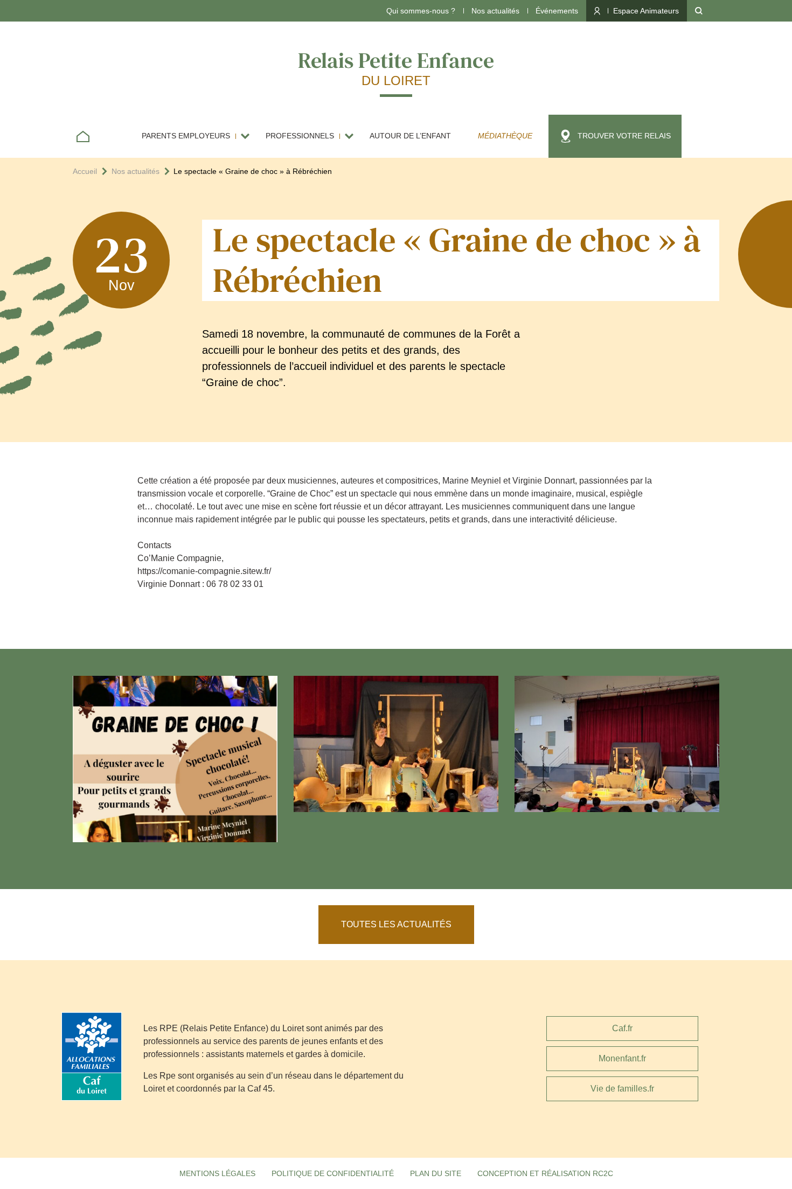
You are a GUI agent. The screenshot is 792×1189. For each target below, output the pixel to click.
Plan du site (435, 1173)
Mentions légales (217, 1173)
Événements (557, 10)
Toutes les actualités (396, 924)
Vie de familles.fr (622, 1088)
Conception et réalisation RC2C (545, 1173)
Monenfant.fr (622, 1058)
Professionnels (300, 135)
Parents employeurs (186, 135)
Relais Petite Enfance (396, 67)
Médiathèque (505, 135)
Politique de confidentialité (333, 1173)
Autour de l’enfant (410, 135)
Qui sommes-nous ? (420, 10)
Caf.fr (622, 1028)
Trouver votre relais (624, 135)
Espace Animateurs (646, 10)
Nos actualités (495, 10)
